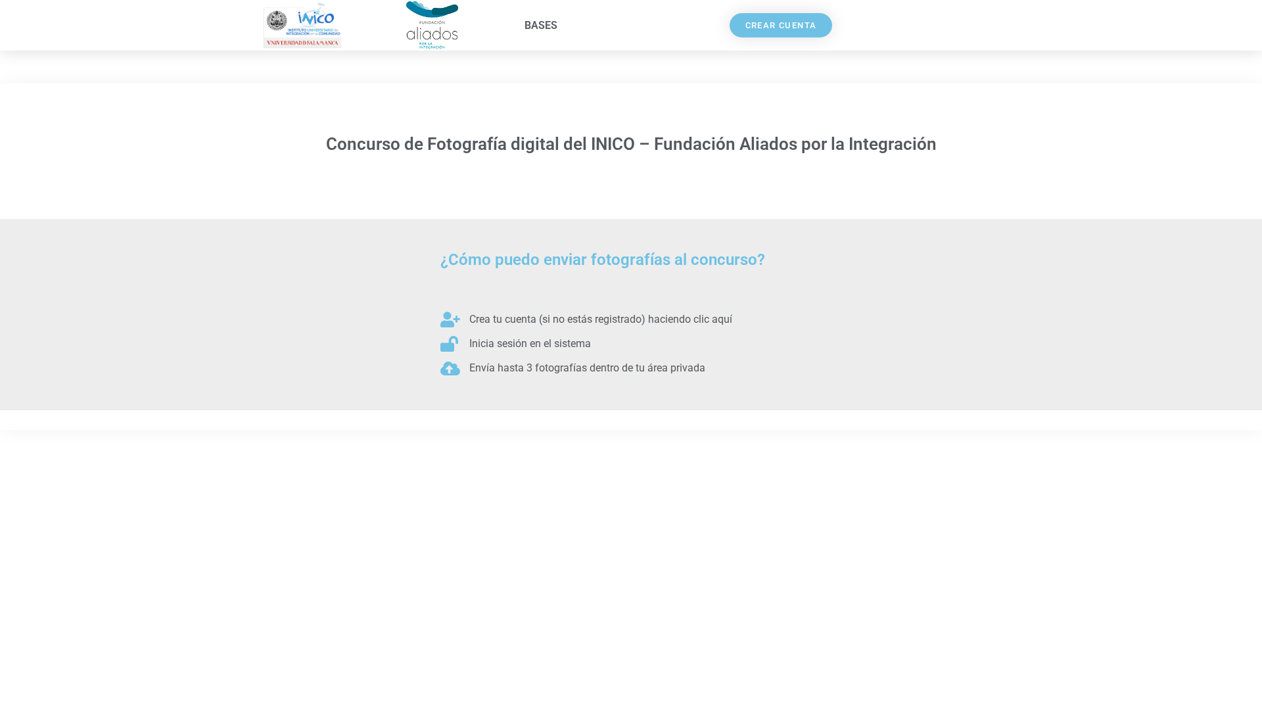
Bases (541, 25)
